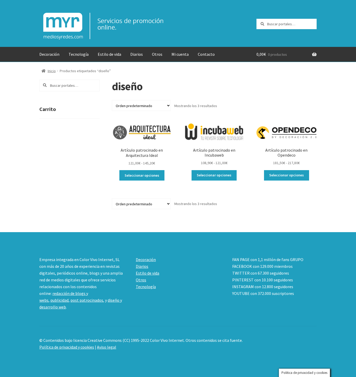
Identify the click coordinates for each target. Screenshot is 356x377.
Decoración (49, 54)
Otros (157, 54)
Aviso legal (106, 347)
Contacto (206, 54)
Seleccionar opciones (142, 175)
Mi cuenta (180, 54)
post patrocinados (86, 300)
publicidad (59, 300)
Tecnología (79, 54)
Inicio (52, 71)
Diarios (136, 54)
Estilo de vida (109, 54)
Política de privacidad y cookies (66, 347)
